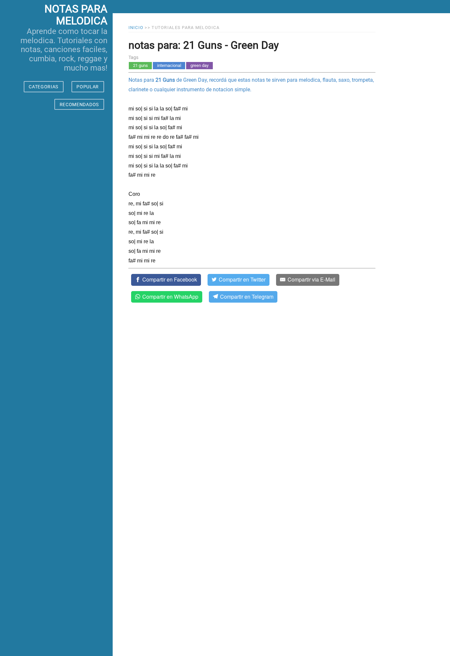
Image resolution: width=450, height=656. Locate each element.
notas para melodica (75, 15)
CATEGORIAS (43, 86)
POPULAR (87, 86)
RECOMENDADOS (79, 104)
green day (199, 65)
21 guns (140, 65)
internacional (169, 65)
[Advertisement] (56, 389)
